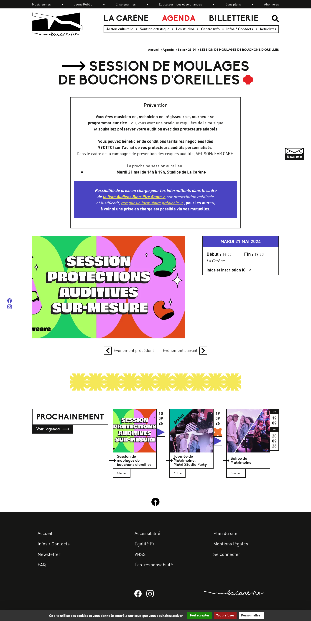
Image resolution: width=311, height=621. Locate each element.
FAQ (42, 564)
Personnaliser (251, 615)
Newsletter (49, 554)
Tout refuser (225, 615)
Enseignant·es (126, 4)
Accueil (153, 50)
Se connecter (226, 554)
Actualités (268, 29)
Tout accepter (199, 615)
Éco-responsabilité (154, 564)
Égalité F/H (146, 544)
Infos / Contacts (239, 29)
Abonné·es (271, 4)
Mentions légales (230, 544)
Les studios (185, 29)
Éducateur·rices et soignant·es (180, 4)
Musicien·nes (41, 4)
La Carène (126, 18)
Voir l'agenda (48, 429)
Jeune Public (83, 4)
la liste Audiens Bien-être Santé (132, 196)
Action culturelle (119, 29)
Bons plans (233, 4)
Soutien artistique (154, 29)
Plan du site (225, 533)
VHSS (140, 554)
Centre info (210, 29)
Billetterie (233, 18)
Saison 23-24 (187, 50)
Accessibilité (147, 533)
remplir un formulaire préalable (150, 202)
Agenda (179, 18)
